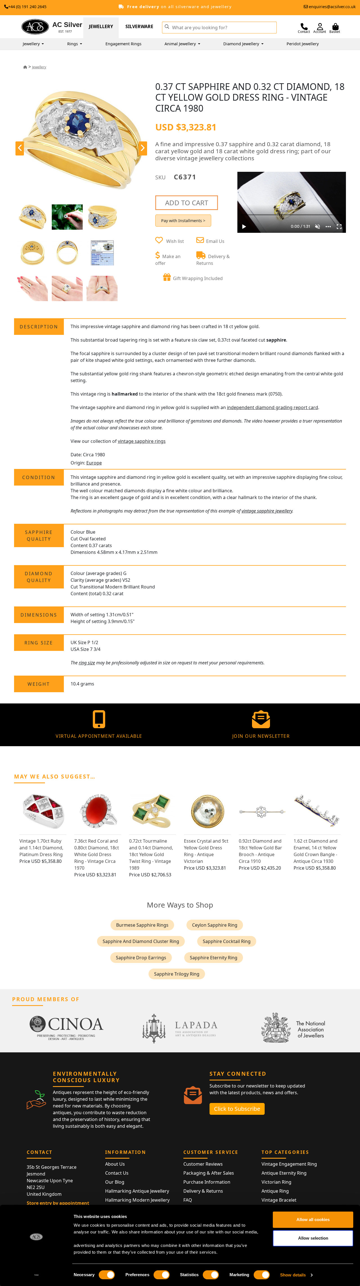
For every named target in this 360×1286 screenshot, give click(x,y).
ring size (87, 663)
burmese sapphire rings (142, 925)
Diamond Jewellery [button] (241, 43)
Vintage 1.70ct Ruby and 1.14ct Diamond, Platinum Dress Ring (41, 848)
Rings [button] (73, 43)
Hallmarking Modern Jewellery (137, 1200)
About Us (115, 1164)
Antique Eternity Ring (284, 1173)
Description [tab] (39, 327)
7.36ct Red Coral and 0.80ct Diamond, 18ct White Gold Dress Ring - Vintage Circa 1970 (96, 854)
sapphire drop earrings (141, 958)
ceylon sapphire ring (214, 925)
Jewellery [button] (32, 43)
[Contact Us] (304, 26)
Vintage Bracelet (279, 1200)
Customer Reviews (203, 1164)
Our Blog (114, 1182)
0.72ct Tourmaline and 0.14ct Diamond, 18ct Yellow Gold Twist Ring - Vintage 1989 (151, 854)
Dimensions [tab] (39, 615)
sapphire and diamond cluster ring (141, 941)
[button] (167, 26)
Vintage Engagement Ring (289, 1164)
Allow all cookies (313, 1219)
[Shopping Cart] (335, 26)
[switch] (162, 1274)
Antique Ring (275, 1191)
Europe (94, 463)
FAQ (187, 1200)
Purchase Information (206, 1182)
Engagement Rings (123, 43)
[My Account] (320, 26)
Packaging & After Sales (208, 1173)
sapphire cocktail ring (227, 941)
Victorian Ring (276, 1182)
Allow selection (313, 1238)
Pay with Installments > (183, 220)
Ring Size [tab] (38, 643)
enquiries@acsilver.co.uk (332, 6)
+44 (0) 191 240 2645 (27, 6)
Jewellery (101, 26)
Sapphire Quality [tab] (39, 535)
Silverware (139, 26)
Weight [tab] (39, 684)
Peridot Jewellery (303, 43)
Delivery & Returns (203, 1191)
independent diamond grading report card (272, 407)
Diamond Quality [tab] (39, 576)
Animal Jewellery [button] (181, 43)
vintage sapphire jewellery (267, 511)
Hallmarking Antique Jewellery (137, 1191)
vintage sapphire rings (142, 441)
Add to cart (186, 202)
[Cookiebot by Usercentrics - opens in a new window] (36, 1275)
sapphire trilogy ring (176, 974)
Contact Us (117, 1173)
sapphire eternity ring (213, 958)
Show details (293, 1275)
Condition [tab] (38, 477)
